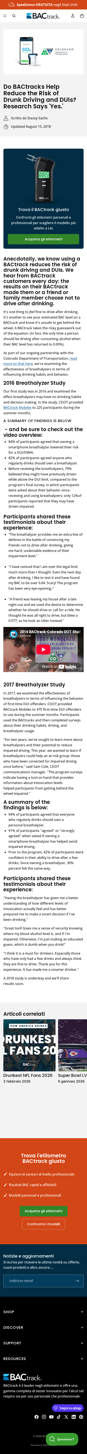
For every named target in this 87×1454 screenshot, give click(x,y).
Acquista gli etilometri (44, 239)
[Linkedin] (73, 1416)
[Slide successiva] (79, 1074)
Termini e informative (44, 1445)
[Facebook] (36, 1416)
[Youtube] (51, 1416)
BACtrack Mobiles (17, 407)
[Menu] (5, 16)
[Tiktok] (58, 1416)
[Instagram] (43, 1416)
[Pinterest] (81, 1416)
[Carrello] (82, 15)
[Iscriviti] (77, 1280)
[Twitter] (66, 1416)
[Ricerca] (14, 15)
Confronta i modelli (43, 1224)
